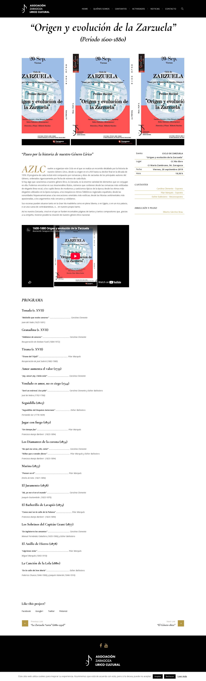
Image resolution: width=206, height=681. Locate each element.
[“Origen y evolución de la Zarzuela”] (103, 99)
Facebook (26, 611)
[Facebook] (100, 645)
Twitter (51, 611)
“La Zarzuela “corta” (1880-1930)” (48, 625)
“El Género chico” (166, 625)
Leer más (182, 676)
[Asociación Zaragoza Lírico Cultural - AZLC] (103, 660)
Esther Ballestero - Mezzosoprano (167, 196)
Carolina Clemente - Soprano (170, 188)
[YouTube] (105, 645)
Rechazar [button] (170, 676)
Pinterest (63, 611)
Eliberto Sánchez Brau (173, 212)
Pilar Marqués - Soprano (172, 192)
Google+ (39, 611)
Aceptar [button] (157, 676)
